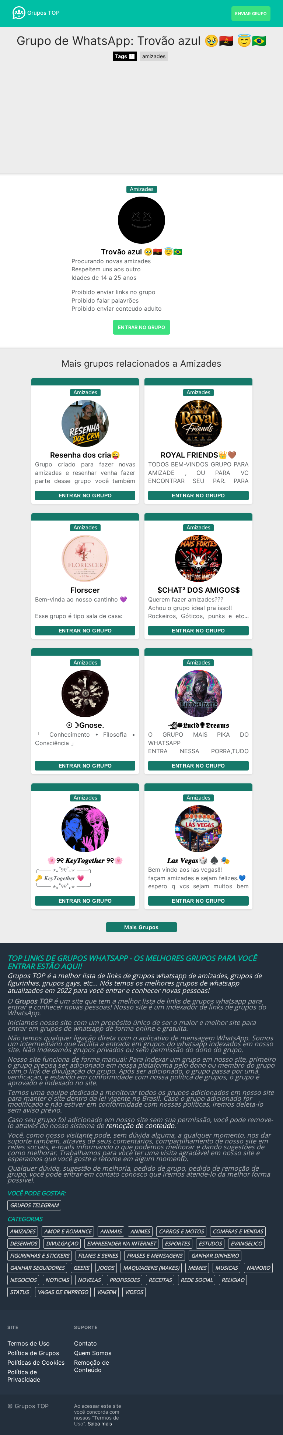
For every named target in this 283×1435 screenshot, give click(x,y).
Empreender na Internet (121, 1243)
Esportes (177, 1243)
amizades (153, 56)
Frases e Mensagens (154, 1255)
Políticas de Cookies (35, 1362)
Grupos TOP (43, 12)
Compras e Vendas (238, 1231)
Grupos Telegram (34, 1205)
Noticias (57, 1279)
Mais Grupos (141, 927)
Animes (140, 1231)
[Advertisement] (141, 118)
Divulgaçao (62, 1243)
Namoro (258, 1267)
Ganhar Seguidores (37, 1267)
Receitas (160, 1279)
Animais (111, 1231)
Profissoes (124, 1279)
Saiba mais (100, 1424)
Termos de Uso (28, 1343)
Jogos (106, 1267)
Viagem (106, 1291)
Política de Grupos (33, 1353)
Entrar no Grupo (85, 495)
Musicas (226, 1267)
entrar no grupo (141, 327)
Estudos (210, 1243)
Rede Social (197, 1279)
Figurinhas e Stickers (39, 1255)
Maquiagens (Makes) (151, 1267)
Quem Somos (92, 1353)
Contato (85, 1343)
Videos (134, 1291)
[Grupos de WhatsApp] (19, 12)
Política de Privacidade (23, 1375)
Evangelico (246, 1243)
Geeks (81, 1267)
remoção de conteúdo (140, 1125)
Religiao (232, 1279)
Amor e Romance (67, 1231)
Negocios (23, 1279)
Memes (197, 1267)
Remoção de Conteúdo (91, 1366)
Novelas (89, 1279)
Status (19, 1291)
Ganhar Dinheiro (215, 1255)
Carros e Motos (181, 1231)
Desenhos (23, 1243)
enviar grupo (251, 13)
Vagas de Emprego (63, 1291)
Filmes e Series (98, 1255)
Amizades (22, 1231)
